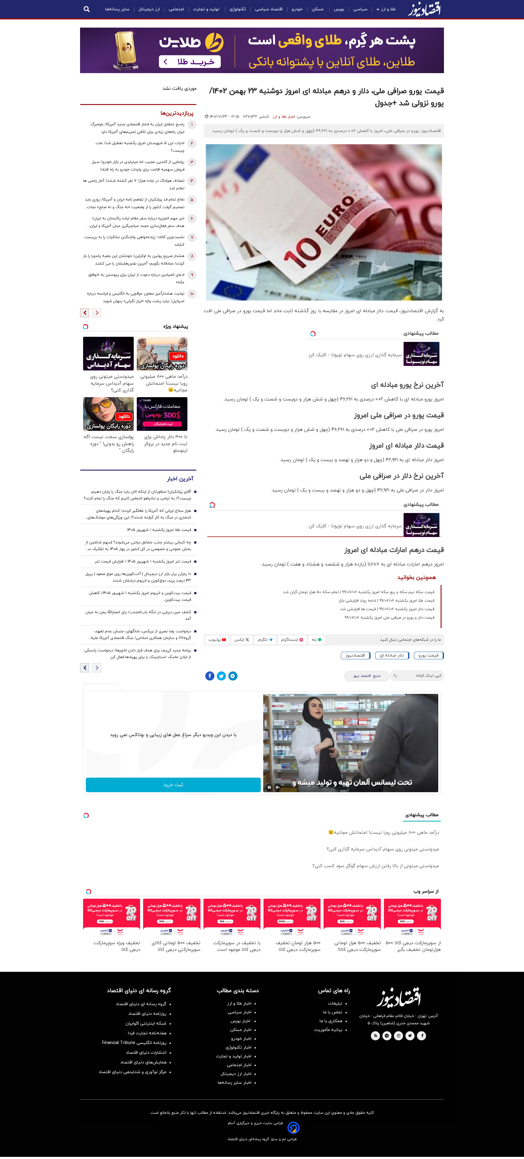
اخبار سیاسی (239, 1012)
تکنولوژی (238, 9)
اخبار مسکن (240, 1030)
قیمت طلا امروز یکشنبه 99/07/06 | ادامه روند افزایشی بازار (386, 600)
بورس (339, 9)
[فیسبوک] (209, 676)
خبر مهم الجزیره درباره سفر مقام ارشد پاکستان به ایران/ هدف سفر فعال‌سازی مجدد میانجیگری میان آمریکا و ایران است (137, 223)
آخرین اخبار (180, 479)
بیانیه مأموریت (328, 1030)
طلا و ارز (388, 9)
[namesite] (424, 9)
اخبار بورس (240, 1021)
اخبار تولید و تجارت (233, 1056)
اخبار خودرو (241, 1039)
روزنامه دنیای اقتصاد (147, 1014)
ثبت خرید (173, 785)
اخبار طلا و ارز (284, 117)
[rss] (375, 1036)
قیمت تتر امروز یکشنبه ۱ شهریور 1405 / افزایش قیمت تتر (143, 561)
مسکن (318, 9)
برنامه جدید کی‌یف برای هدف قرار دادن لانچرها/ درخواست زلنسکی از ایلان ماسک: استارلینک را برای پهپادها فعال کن (137, 654)
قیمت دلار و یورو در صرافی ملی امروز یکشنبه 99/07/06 (389, 617)
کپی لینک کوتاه (428, 675)
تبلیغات (335, 1003)
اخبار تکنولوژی (238, 1047)
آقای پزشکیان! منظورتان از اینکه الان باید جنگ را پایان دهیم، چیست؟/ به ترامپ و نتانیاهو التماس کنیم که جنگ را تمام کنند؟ (137, 495)
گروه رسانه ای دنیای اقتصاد (141, 1004)
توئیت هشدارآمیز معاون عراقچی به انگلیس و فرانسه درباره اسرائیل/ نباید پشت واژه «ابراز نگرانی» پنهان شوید (135, 297)
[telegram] (387, 1036)
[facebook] (422, 1036)
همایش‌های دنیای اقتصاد (143, 1062)
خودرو (297, 9)
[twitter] (410, 1036)
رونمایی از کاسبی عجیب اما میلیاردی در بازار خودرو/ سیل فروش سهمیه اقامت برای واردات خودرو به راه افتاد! (138, 165)
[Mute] (277, 787)
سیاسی (360, 9)
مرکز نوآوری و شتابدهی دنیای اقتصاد (132, 1072)
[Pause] (269, 787)
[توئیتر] (221, 676)
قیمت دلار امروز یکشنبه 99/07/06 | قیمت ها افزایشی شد (387, 609)
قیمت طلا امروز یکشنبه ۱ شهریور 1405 (159, 530)
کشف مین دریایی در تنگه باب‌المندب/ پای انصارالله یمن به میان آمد (138, 616)
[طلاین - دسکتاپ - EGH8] (262, 50)
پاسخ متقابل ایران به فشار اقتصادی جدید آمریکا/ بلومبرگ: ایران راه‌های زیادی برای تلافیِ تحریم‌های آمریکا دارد (137, 128)
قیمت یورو (428, 655)
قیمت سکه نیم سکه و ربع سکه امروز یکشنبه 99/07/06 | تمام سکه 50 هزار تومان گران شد (358, 592)
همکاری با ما (331, 1021)
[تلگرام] (232, 676)
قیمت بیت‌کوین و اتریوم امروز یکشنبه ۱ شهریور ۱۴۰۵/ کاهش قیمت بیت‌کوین (140, 596)
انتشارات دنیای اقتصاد (146, 1053)
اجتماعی (176, 9)
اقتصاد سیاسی (269, 9)
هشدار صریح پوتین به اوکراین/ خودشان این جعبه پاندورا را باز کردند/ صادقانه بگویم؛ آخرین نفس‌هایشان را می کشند (133, 259)
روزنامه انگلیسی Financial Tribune (134, 1043)
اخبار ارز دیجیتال (236, 1074)
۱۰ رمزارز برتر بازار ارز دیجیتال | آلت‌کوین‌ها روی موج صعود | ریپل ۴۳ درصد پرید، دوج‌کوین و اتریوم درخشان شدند (138, 577)
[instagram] (398, 1036)
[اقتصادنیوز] (398, 997)
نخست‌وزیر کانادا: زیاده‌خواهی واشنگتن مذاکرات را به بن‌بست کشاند (134, 241)
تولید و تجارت (206, 9)
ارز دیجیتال (149, 9)
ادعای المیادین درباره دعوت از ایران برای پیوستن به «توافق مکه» (136, 278)
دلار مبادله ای (392, 655)
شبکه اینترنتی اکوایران (146, 1023)
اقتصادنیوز (355, 655)
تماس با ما (332, 1012)
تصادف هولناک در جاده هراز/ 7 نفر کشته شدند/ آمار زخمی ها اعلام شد (133, 184)
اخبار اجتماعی (239, 1065)
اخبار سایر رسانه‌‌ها (234, 1083)
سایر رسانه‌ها (117, 9)
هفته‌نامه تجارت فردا (147, 1033)
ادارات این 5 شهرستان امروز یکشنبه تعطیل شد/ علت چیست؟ (140, 147)
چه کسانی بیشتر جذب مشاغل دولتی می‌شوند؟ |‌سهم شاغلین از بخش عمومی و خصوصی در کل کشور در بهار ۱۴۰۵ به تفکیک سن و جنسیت (138, 546)
